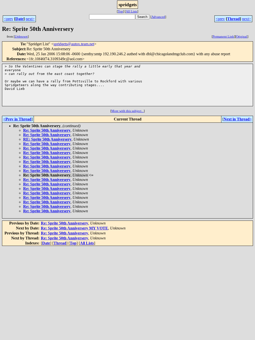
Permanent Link (223, 36)
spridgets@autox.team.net (74, 44)
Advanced (158, 17)
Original (241, 36)
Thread (233, 19)
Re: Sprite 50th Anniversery (46, 130)
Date (19, 19)
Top (120, 11)
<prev (8, 19)
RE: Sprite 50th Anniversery (47, 139)
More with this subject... (127, 111)
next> (30, 19)
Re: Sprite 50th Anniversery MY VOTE (74, 228)
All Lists (131, 11)
